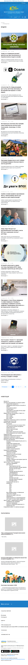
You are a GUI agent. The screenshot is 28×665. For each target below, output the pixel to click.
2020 (10, 485)
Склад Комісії (9, 409)
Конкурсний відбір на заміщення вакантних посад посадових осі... (14, 558)
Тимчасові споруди (11, 493)
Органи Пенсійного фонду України (18, 467)
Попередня (4, 386)
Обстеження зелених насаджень (14, 426)
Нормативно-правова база (13, 443)
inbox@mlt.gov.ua (11, 655)
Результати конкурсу (11, 446)
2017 (10, 488)
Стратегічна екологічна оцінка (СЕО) (15, 425)
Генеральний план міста (12, 481)
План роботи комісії (11, 407)
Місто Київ (9, 418)
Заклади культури (13, 477)
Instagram (4, 617)
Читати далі (4, 62)
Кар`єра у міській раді (9, 439)
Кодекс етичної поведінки (13, 448)
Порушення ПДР (8, 434)
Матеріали (9, 423)
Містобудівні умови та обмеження (15, 492)
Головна (2, 22)
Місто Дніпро (9, 417)
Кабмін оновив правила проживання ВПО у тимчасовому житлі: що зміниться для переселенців (12, 195)
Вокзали (11, 470)
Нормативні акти (10, 427)
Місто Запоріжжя (10, 414)
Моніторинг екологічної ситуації (14, 431)
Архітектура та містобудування (12, 462)
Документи (9, 483)
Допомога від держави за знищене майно (14, 402)
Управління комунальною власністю (13, 435)
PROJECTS (6, 401)
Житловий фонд (13, 473)
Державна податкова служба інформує (14, 438)
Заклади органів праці (14, 468)
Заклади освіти (13, 480)
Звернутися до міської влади (13, 454)
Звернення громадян (11, 451)
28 (25, 386)
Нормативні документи (12, 403)
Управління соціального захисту (12, 437)
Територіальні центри (14, 466)
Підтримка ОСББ (10, 460)
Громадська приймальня (10, 450)
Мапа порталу (5, 604)
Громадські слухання (11, 456)
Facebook (3, 615)
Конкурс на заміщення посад (13, 444)
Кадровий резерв (10, 447)
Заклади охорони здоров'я (15, 479)
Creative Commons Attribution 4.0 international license (13, 659)
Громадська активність (10, 455)
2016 (10, 489)
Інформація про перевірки (13, 501)
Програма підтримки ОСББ (9, 585)
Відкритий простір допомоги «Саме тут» (14, 413)
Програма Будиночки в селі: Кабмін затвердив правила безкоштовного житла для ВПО (12, 162)
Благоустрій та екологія (10, 422)
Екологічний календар (12, 429)
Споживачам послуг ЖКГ (10, 421)
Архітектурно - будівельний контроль (13, 500)
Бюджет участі (10, 458)
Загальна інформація (11, 463)
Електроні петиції (10, 452)
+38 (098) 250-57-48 (5, 634)
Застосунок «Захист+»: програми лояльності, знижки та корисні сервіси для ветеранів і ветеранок (12, 341)
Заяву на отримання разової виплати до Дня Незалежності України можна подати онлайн (11, 55)
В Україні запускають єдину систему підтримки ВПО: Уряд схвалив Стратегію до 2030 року (11, 267)
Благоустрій (9, 430)
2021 (10, 484)
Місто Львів (9, 415)
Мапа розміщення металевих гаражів (15, 433)
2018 (10, 491)
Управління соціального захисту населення (15, 419)
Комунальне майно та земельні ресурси (14, 506)
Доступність (9, 464)
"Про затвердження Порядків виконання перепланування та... (13, 533)
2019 (10, 487)
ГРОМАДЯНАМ (6, 23)
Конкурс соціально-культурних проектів (16, 459)
